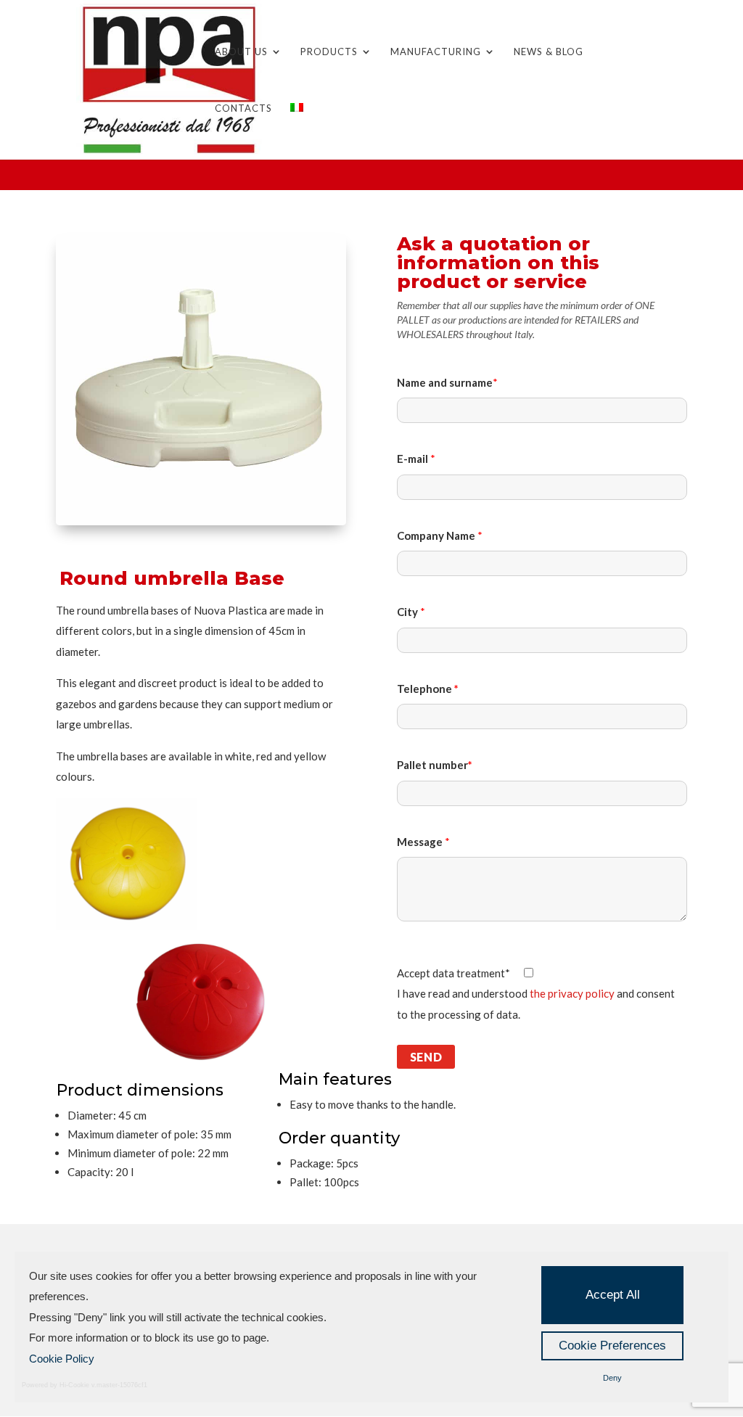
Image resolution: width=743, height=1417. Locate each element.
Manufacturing (435, 51)
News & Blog (548, 51)
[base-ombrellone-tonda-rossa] (201, 935)
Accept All (613, 1295)
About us (241, 51)
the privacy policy (572, 993)
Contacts (243, 108)
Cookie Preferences (612, 1345)
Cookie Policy (61, 1358)
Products (329, 51)
